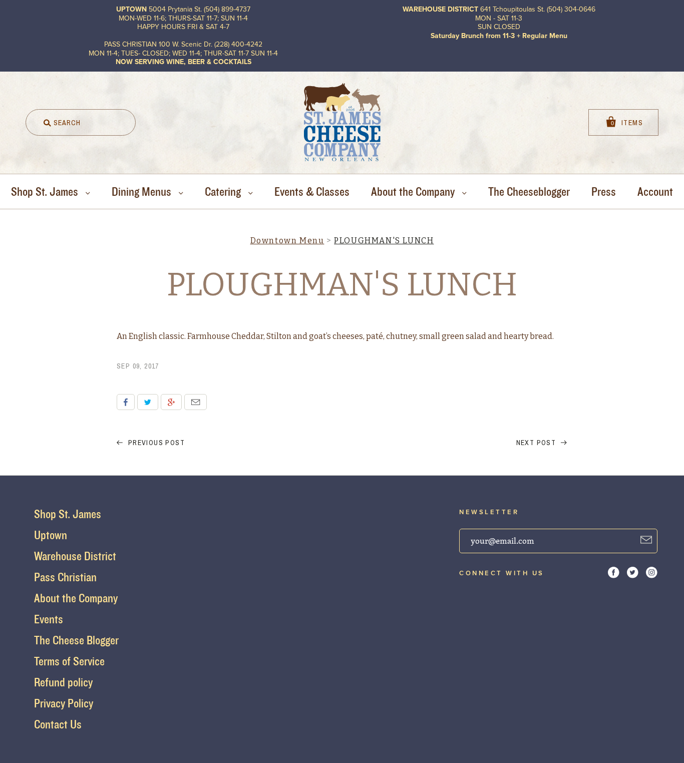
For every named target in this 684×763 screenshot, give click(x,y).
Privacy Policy (63, 703)
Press (603, 191)
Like (126, 402)
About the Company (414, 191)
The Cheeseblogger (529, 191)
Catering (224, 191)
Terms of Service (69, 661)
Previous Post (155, 442)
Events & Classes (312, 191)
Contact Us (58, 724)
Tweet (147, 402)
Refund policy (63, 682)
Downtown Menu (287, 240)
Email (195, 402)
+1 (171, 402)
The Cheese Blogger (76, 640)
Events (48, 619)
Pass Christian (65, 577)
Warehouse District (75, 556)
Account (655, 191)
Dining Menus (143, 191)
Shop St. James (46, 191)
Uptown (50, 535)
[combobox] (81, 122)
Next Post (537, 442)
